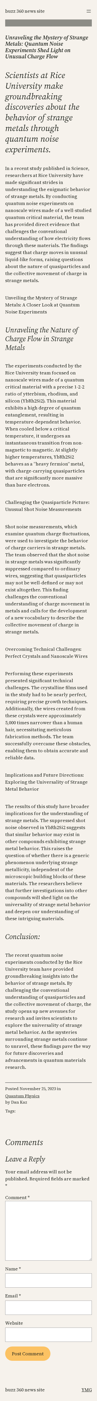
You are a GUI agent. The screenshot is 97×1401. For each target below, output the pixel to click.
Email (13, 1296)
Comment (17, 1197)
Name (13, 1269)
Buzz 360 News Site (25, 11)
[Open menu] (89, 11)
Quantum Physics (22, 1096)
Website (14, 1323)
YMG (86, 1389)
